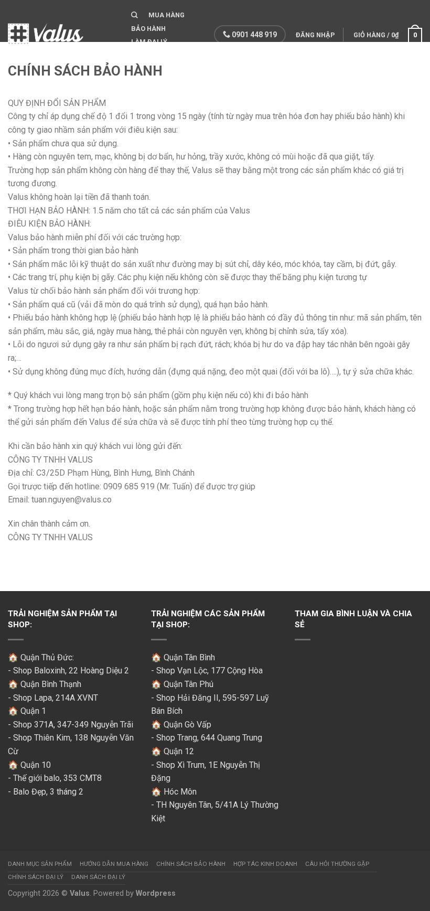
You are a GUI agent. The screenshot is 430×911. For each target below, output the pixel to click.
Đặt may (146, 55)
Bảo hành (148, 29)
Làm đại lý (149, 42)
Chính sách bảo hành (190, 863)
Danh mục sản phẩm (40, 863)
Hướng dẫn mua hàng (114, 863)
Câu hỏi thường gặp (337, 863)
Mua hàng (166, 15)
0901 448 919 (253, 34)
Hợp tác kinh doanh (265, 863)
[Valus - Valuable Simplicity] (61, 31)
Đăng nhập (315, 35)
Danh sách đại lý (98, 877)
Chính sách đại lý (35, 877)
